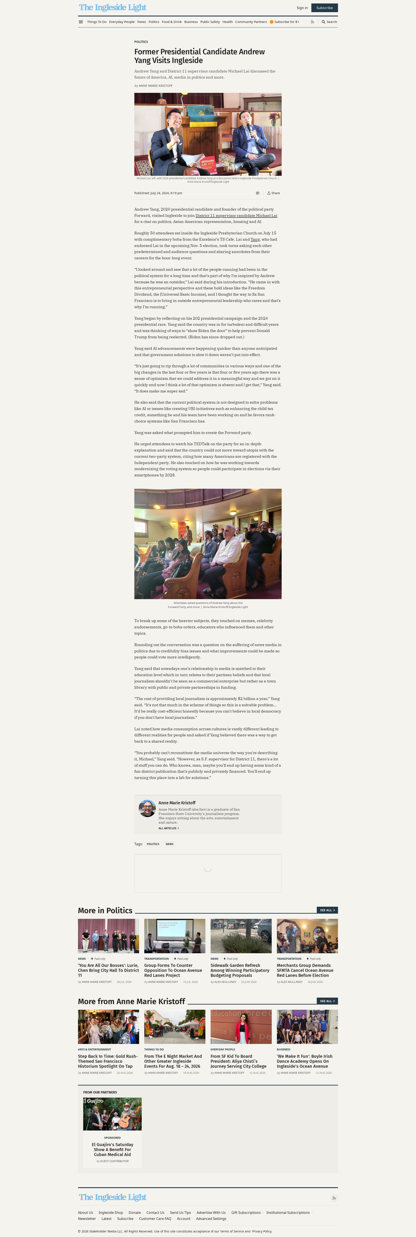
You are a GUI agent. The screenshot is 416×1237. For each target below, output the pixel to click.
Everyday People (223, 1049)
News (170, 844)
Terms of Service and (235, 1231)
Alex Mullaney (225, 982)
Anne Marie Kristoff (155, 86)
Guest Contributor (114, 1161)
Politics (141, 42)
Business (283, 1049)
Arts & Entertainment (94, 1049)
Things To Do (154, 1049)
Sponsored (112, 1138)
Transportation (156, 959)
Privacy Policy (261, 1231)
